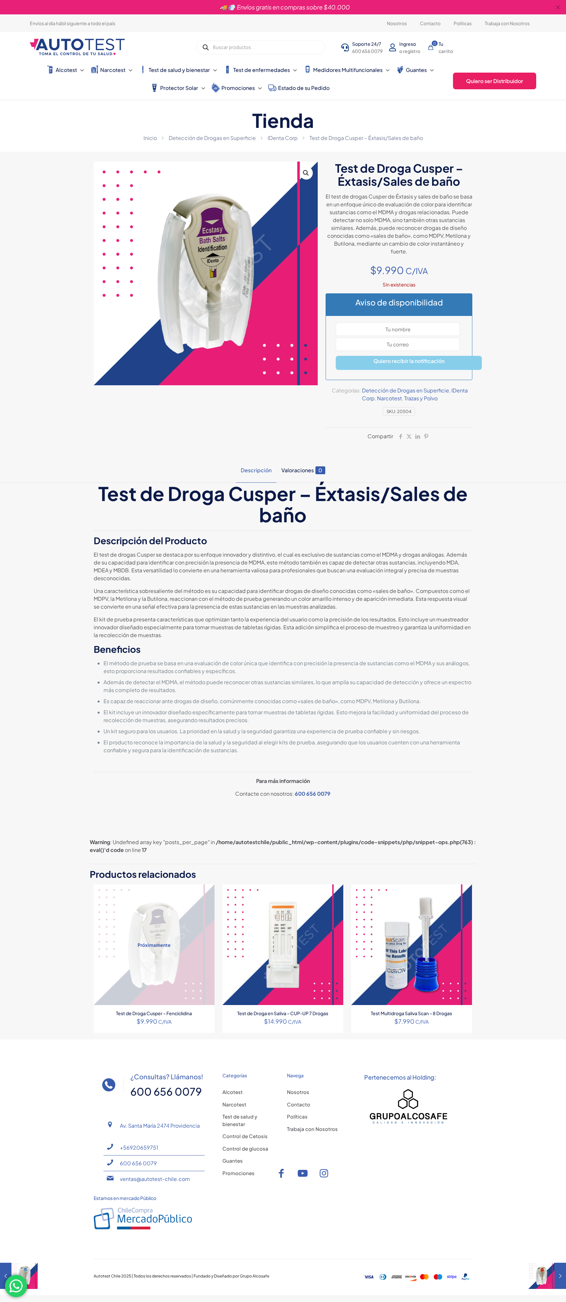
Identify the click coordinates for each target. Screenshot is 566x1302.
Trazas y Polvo (421, 398)
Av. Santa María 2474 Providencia (160, 1125)
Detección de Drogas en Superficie (212, 137)
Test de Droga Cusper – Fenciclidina (154, 1013)
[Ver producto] (205, 893)
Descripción (256, 470)
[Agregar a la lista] (205, 907)
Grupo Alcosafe (254, 1276)
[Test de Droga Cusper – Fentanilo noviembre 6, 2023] (547, 1276)
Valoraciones (301, 470)
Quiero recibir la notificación (408, 360)
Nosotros (298, 1092)
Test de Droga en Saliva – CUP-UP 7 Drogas (282, 1013)
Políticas (297, 1116)
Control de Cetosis (245, 1136)
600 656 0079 (312, 793)
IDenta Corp (283, 137)
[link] (408, 1106)
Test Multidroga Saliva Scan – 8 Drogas (411, 1013)
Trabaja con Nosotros (312, 1129)
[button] (306, 173)
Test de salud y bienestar (239, 1120)
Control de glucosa (245, 1148)
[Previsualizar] (205, 922)
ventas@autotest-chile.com (155, 1178)
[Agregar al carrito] (334, 893)
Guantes (232, 1160)
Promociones (238, 1173)
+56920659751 (139, 1147)
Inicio (150, 137)
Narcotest (389, 398)
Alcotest (232, 1092)
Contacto (298, 1104)
